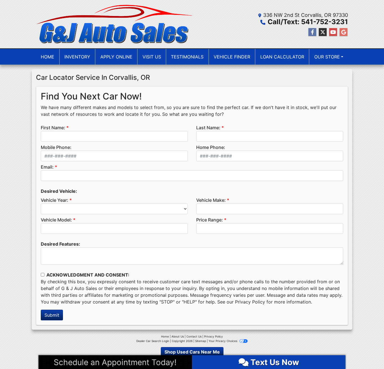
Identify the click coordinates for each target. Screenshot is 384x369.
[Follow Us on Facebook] (312, 32)
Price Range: (209, 220)
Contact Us (194, 336)
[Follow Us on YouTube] (333, 32)
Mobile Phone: (56, 147)
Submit (51, 315)
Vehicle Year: (54, 200)
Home (165, 336)
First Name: (53, 127)
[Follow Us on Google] (343, 32)
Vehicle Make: (211, 200)
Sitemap (200, 341)
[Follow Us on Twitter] (323, 32)
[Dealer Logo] (114, 24)
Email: (47, 167)
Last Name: (208, 127)
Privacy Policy (250, 302)
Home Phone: (210, 147)
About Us (177, 336)
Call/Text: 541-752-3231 (308, 22)
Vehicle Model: (56, 220)
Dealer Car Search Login (152, 341)
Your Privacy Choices (223, 341)
